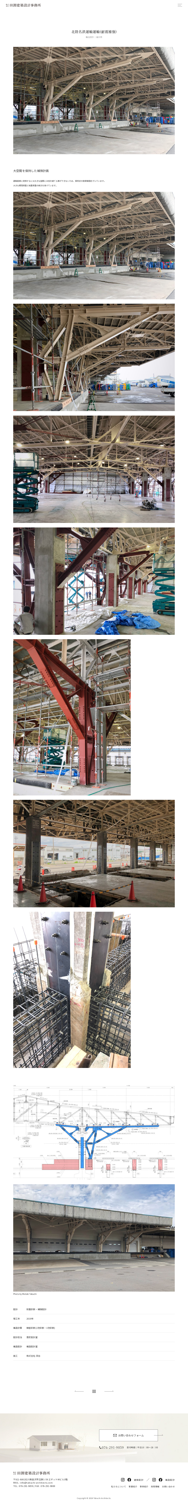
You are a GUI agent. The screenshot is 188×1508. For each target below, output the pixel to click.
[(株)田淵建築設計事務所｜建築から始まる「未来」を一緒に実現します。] (23, 5)
